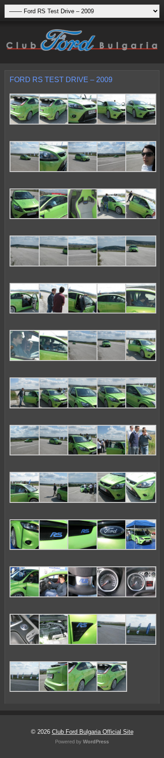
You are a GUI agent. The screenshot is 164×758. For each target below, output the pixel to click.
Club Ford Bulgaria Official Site (92, 731)
